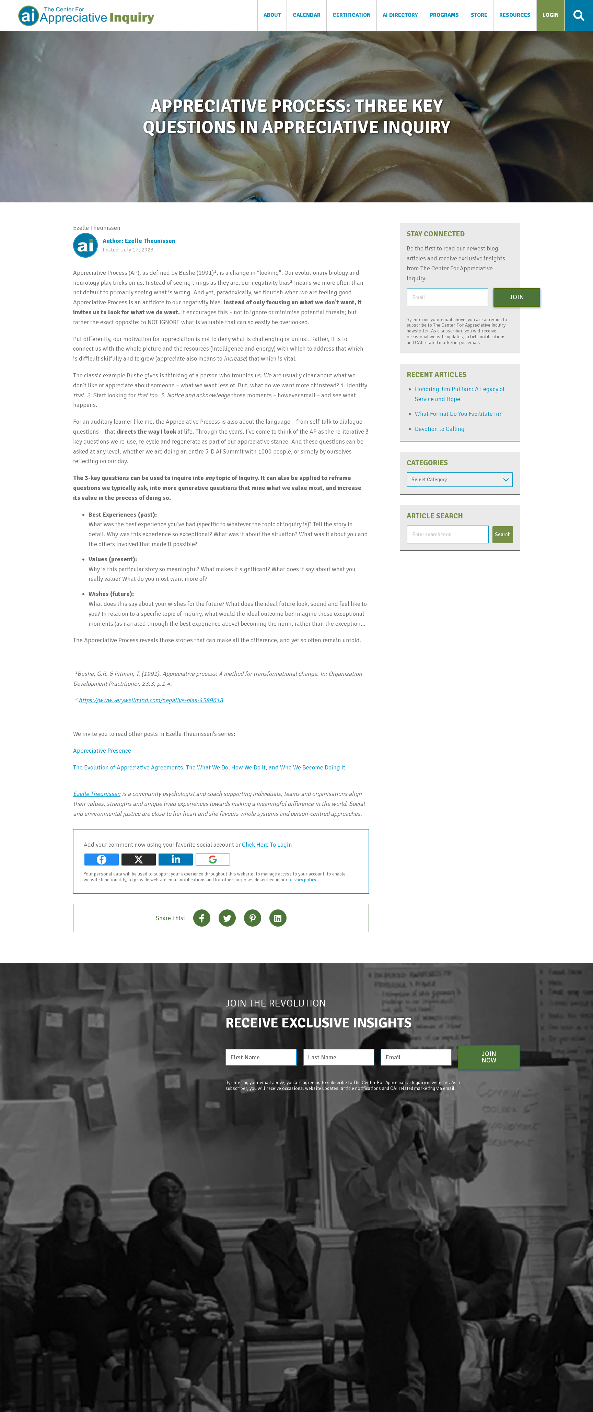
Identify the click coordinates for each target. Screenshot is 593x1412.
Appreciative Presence (102, 750)
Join (517, 297)
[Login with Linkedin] (176, 860)
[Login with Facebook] (101, 860)
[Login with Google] (213, 860)
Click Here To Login (267, 844)
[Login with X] (138, 860)
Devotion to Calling (440, 429)
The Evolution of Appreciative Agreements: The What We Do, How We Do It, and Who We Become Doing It (209, 767)
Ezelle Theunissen (96, 794)
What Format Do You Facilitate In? (458, 413)
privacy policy (302, 880)
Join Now (488, 1057)
